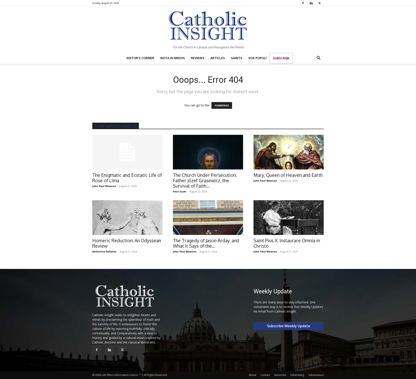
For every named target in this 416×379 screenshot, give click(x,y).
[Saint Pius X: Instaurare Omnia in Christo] (289, 217)
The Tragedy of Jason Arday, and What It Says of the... (206, 243)
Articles (217, 58)
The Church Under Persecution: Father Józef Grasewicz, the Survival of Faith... (205, 180)
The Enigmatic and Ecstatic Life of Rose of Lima (127, 177)
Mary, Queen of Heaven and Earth (288, 175)
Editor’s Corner (140, 58)
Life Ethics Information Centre (120, 375)
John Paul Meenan (104, 186)
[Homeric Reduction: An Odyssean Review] (127, 217)
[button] (318, 58)
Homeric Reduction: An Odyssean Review (126, 243)
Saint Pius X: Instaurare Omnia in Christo (287, 243)
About (252, 375)
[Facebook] (303, 3)
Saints (236, 58)
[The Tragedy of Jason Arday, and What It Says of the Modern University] (208, 217)
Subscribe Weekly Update (288, 326)
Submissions (316, 375)
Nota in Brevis (172, 58)
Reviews (197, 58)
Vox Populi (257, 58)
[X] (320, 3)
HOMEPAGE (222, 105)
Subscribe (281, 58)
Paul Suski (179, 191)
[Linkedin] (311, 3)
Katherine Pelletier (104, 251)
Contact (265, 375)
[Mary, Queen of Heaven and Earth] (289, 152)
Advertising (297, 375)
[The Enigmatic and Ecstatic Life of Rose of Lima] (127, 152)
